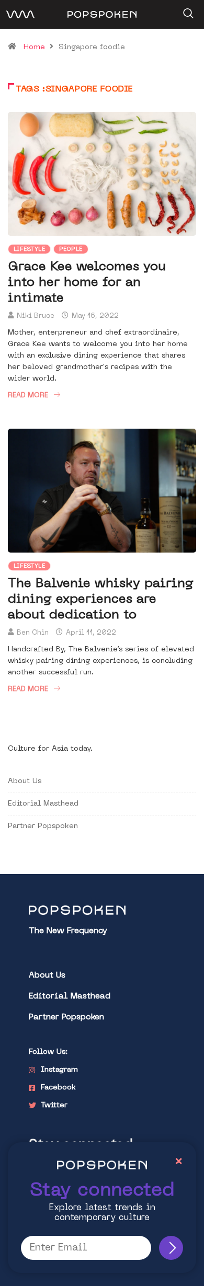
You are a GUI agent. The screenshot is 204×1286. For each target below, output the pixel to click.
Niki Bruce (35, 316)
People (71, 249)
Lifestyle (29, 249)
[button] (187, 10)
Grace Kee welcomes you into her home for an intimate (87, 283)
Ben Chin (33, 632)
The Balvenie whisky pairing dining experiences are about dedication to (101, 600)
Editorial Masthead (43, 803)
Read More (28, 395)
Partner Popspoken (43, 826)
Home (34, 47)
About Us (24, 781)
